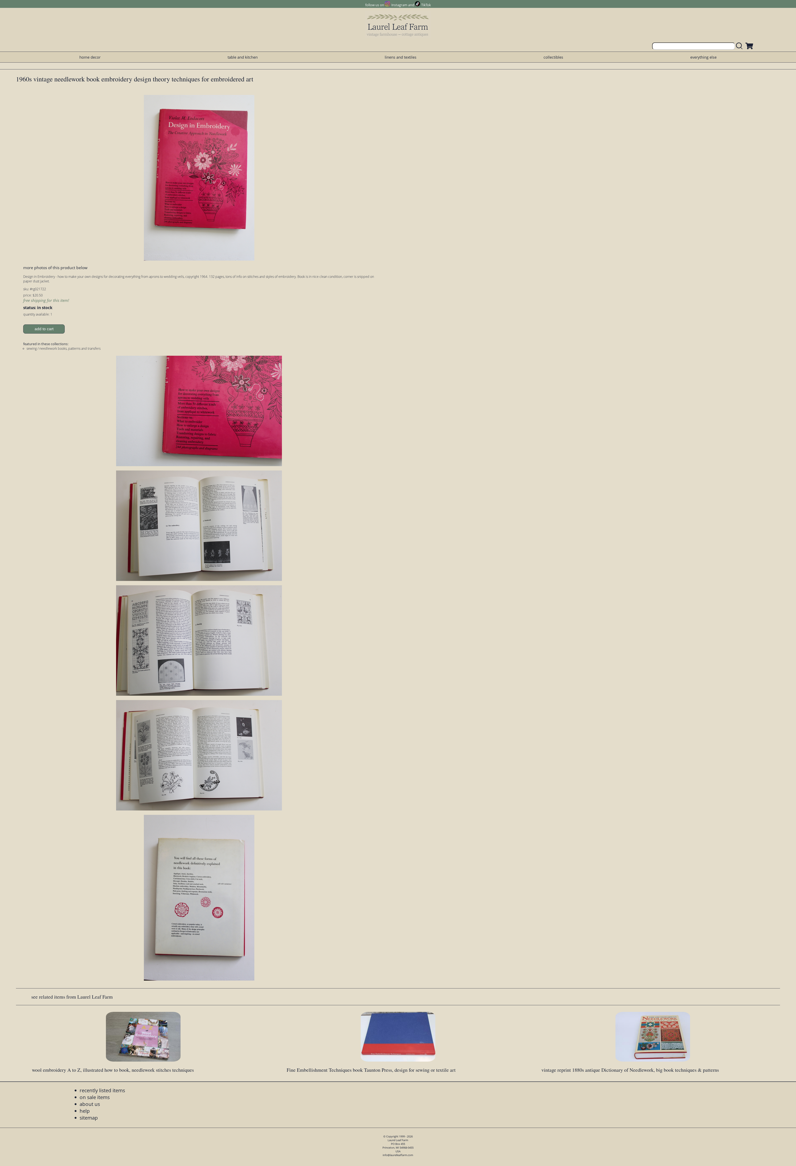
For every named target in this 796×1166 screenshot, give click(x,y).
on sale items (95, 1097)
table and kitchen (243, 57)
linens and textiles (400, 57)
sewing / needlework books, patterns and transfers (64, 348)
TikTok (426, 5)
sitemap (89, 1117)
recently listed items (102, 1090)
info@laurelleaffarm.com (398, 1155)
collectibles (553, 57)
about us (90, 1104)
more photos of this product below (55, 267)
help (85, 1110)
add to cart (44, 329)
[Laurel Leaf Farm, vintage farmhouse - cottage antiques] (398, 25)
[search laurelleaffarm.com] (740, 46)
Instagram (399, 5)
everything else (703, 57)
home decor (90, 57)
